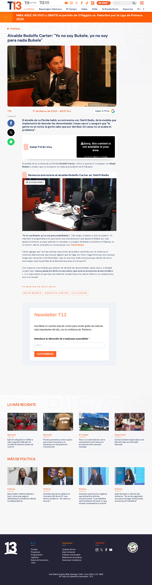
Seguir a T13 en (102, 111)
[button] (143, 9)
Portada (34, 549)
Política (141, 9)
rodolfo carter (56, 293)
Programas (35, 552)
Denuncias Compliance (71, 560)
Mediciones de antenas (72, 557)
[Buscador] (134, 3)
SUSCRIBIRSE (45, 354)
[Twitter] (101, 550)
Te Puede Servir (110, 9)
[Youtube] (110, 550)
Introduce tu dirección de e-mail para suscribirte (61, 339)
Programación (37, 555)
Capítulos (35, 557)
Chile (94, 9)
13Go (33, 563)
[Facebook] (106, 550)
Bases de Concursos (39, 560)
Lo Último (29, 9)
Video (84, 9)
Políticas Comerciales (71, 555)
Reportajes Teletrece (50, 9)
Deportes (128, 9)
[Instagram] (96, 550)
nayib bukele (32, 293)
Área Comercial (68, 552)
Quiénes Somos (69, 549)
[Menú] (142, 3)
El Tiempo (71, 9)
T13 (9, 111)
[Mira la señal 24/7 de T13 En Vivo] (104, 3)
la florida (79, 293)
